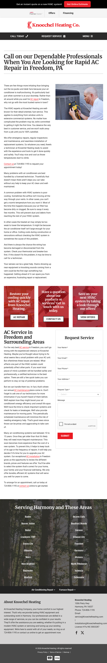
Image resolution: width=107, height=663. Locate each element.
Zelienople (79, 577)
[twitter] (82, 632)
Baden (28, 516)
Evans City (28, 543)
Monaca (79, 557)
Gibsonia (28, 550)
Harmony (79, 550)
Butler (28, 530)
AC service (24, 347)
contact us (24, 486)
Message (61, 400)
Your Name (63, 347)
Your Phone (63, 368)
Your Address (64, 379)
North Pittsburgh (79, 563)
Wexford (28, 577)
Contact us (9, 164)
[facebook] (76, 632)
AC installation (33, 456)
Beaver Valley (28, 523)
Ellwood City (79, 537)
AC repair (34, 99)
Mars (28, 557)
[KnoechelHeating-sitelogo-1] (53, 22)
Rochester (28, 570)
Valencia (79, 570)
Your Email (62, 358)
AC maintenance (21, 390)
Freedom (79, 543)
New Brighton (28, 563)
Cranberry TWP (28, 537)
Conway (79, 530)
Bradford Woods (79, 523)
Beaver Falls (79, 516)
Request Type (64, 390)
